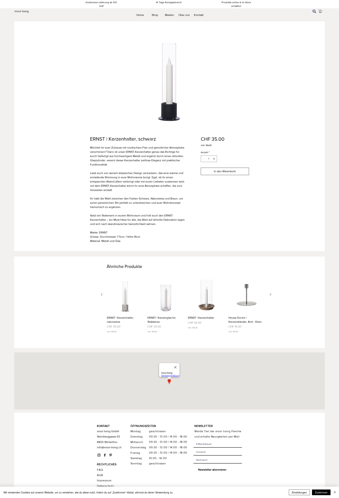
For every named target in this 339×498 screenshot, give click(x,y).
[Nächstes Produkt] (270, 294)
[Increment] (214, 159)
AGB (100, 475)
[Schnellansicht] (125, 294)
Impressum (104, 480)
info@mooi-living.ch (109, 447)
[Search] (314, 11)
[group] (186, 304)
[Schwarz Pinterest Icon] (111, 455)
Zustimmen (321, 492)
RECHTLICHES (107, 464)
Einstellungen (299, 492)
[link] (320, 11)
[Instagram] (99, 455)
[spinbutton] (209, 159)
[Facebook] (105, 455)
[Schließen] (335, 492)
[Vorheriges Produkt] (102, 294)
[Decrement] (203, 159)
